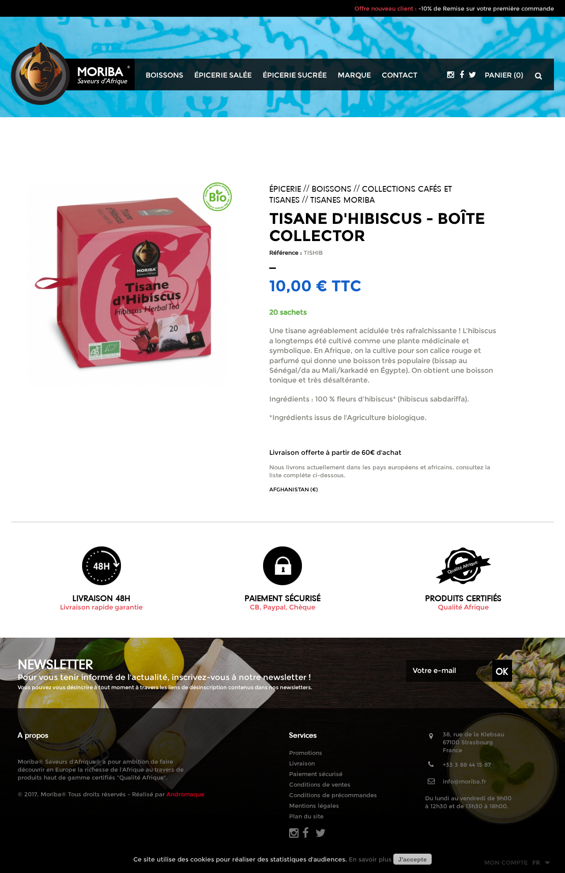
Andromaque (185, 794)
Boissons (164, 75)
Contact (400, 75)
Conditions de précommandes (333, 795)
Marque (354, 75)
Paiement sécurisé (316, 773)
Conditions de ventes (319, 784)
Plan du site (306, 816)
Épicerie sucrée (295, 75)
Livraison (302, 763)
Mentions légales (314, 805)
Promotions (305, 752)
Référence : (285, 252)
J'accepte (412, 859)
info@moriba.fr (464, 781)
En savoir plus (370, 859)
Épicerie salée (223, 75)
